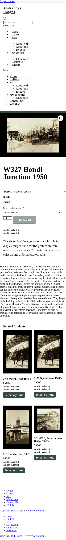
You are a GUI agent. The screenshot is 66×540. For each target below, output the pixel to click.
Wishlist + (17, 64)
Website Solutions (36, 510)
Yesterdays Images (12, 10)
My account (18, 52)
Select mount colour (6, 196)
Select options (14, 395)
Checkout (22, 58)
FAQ (14, 37)
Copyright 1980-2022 (11, 510)
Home (15, 31)
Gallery (15, 34)
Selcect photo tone (13, 208)
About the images (22, 48)
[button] (18, 70)
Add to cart (25, 220)
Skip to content (7, 1)
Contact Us (17, 61)
